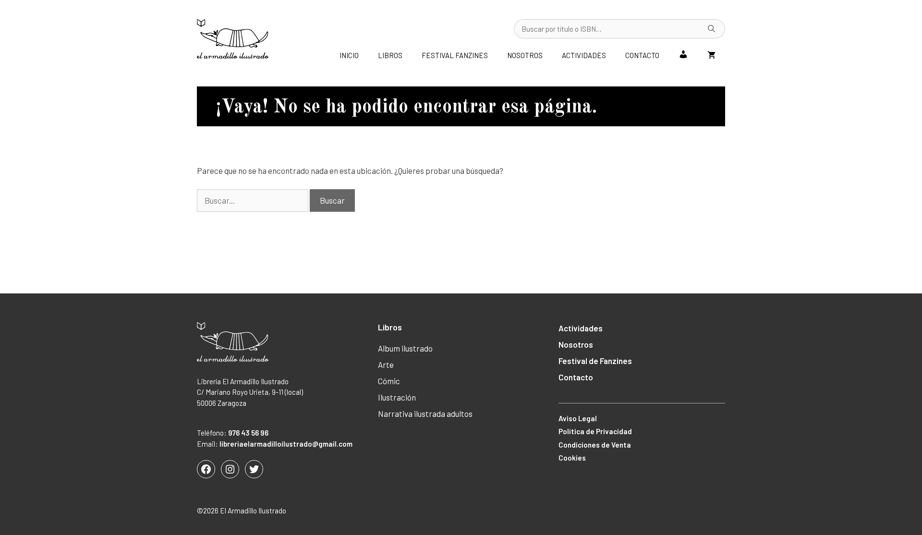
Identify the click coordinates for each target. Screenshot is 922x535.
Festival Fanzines (455, 55)
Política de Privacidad (595, 431)
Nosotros (525, 55)
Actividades (584, 55)
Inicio (349, 55)
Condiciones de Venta (594, 444)
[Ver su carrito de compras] (711, 55)
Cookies (572, 457)
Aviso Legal (577, 418)
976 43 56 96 (248, 432)
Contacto (642, 55)
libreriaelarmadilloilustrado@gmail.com (285, 443)
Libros (390, 55)
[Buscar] (711, 28)
